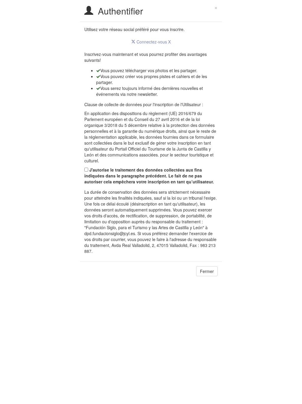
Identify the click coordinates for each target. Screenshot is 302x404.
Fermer (207, 271)
